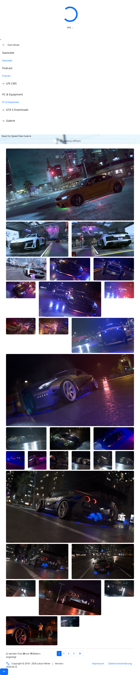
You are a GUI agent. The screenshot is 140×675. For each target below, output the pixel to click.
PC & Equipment (10, 102)
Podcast (6, 75)
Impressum (98, 663)
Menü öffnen (72, 141)
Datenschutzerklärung (120, 663)
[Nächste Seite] (74, 653)
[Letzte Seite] (80, 653)
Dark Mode (13, 44)
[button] (4, 671)
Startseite (7, 60)
